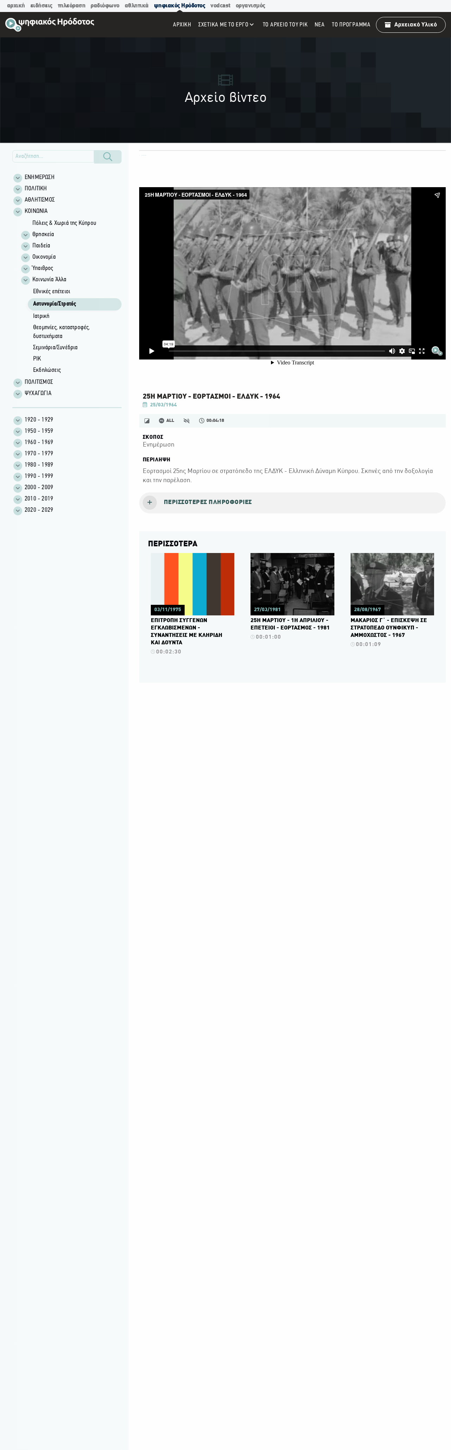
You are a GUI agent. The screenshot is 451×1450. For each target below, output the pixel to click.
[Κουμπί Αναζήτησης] (108, 157)
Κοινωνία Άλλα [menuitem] (49, 280)
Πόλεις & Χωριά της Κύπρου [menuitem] (64, 223)
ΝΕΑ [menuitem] (320, 25)
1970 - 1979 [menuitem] (39, 454)
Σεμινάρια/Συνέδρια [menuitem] (55, 348)
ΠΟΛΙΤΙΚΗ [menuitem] (36, 189)
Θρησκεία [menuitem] (43, 235)
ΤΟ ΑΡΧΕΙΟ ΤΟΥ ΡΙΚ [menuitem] (285, 25)
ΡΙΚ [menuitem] (37, 359)
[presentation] (292, 503)
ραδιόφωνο (105, 5)
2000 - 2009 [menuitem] (39, 488)
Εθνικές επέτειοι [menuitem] (51, 292)
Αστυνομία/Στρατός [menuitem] (54, 304)
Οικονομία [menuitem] (44, 257)
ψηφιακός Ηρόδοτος (179, 5)
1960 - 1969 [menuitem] (39, 443)
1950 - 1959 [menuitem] (39, 431)
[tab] (292, 503)
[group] (71, 297)
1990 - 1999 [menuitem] (39, 476)
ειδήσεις (41, 5)
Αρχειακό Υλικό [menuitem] (415, 24)
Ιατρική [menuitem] (41, 316)
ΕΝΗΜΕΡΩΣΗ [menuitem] (40, 177)
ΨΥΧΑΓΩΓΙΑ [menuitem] (38, 394)
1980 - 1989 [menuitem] (39, 465)
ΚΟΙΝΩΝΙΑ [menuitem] (36, 211)
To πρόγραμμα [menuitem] (351, 25)
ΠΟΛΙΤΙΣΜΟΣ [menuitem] (39, 382)
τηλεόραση (72, 5)
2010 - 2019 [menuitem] (39, 499)
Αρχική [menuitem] (182, 25)
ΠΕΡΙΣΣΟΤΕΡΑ (172, 544)
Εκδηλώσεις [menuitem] (47, 370)
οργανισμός (250, 5)
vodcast (220, 5)
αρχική (16, 5)
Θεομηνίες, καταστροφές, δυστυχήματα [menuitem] (61, 332)
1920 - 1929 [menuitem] (39, 420)
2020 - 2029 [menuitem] (39, 510)
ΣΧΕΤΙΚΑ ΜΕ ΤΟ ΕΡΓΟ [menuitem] (223, 25)
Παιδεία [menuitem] (41, 246)
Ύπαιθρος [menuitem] (42, 268)
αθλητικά (137, 5)
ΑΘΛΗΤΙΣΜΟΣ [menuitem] (40, 200)
